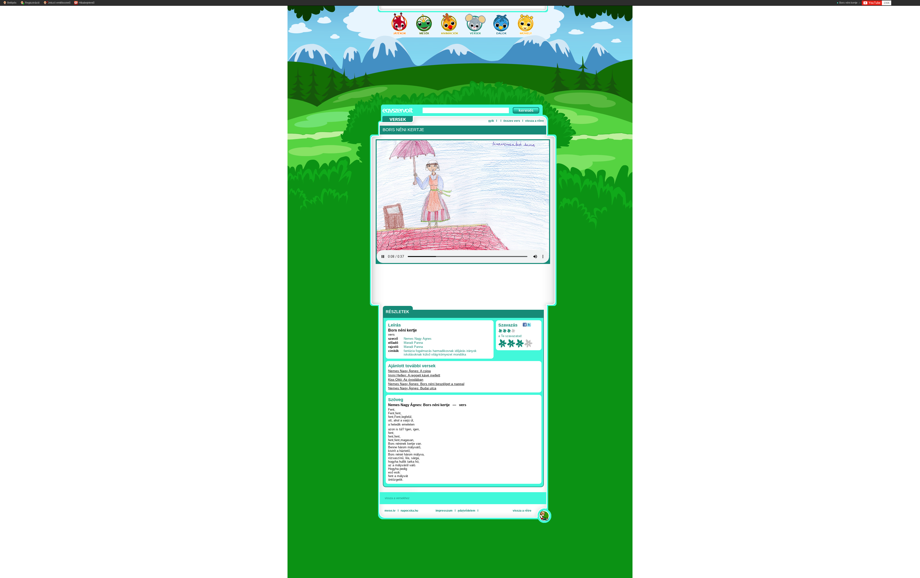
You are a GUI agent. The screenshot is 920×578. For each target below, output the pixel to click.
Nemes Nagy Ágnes (417, 338)
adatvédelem (466, 510)
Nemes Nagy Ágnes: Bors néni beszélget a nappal (426, 384)
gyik (491, 121)
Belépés (12, 2)
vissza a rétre (534, 121)
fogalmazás (424, 351)
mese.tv (390, 510)
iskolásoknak (413, 354)
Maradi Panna (413, 342)
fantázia (409, 351)
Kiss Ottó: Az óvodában (405, 379)
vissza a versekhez (397, 498)
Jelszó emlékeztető (59, 2)
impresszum (444, 510)
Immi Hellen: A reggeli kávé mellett (414, 375)
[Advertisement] (455, 71)
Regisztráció (32, 2)
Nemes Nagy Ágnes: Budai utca (412, 388)
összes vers (511, 121)
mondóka (459, 354)
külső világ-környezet (437, 354)
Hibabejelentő (86, 2)
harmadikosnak (443, 351)
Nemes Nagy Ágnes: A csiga (409, 371)
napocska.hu (409, 510)
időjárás (460, 351)
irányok (471, 351)
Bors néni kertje (848, 2)
